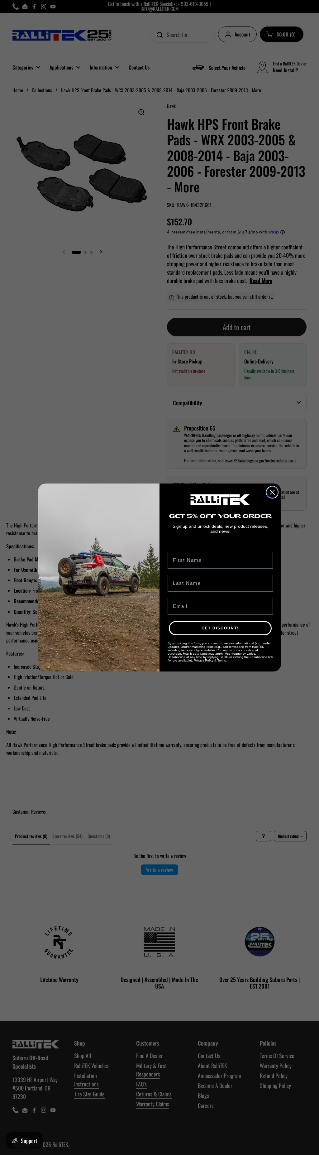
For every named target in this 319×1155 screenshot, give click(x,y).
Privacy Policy (203, 660)
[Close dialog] (272, 492)
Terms (221, 660)
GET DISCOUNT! (220, 628)
